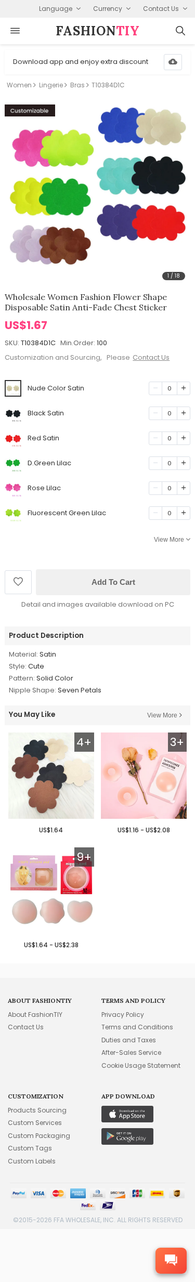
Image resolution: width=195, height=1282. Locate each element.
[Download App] (173, 62)
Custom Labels (32, 1161)
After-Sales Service (131, 1052)
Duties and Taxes (128, 1040)
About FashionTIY (35, 1014)
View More (169, 539)
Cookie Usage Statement (140, 1065)
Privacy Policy (122, 1014)
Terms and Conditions (137, 1027)
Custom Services (35, 1122)
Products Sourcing (37, 1110)
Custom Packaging (39, 1135)
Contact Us (151, 357)
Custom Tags (30, 1148)
